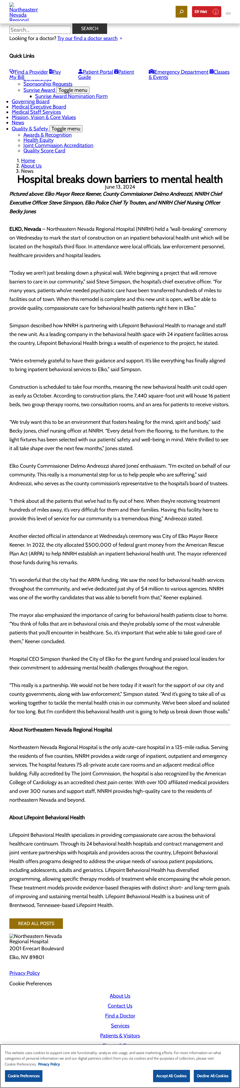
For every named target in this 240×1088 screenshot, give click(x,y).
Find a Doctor (120, 1015)
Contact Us (120, 1005)
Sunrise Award (55, 90)
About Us (31, 166)
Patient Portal (98, 72)
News (18, 122)
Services (120, 1025)
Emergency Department (181, 72)
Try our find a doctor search (87, 38)
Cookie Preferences (24, 1075)
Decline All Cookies (212, 1075)
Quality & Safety (46, 128)
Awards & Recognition (47, 135)
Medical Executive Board (39, 107)
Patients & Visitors (120, 1035)
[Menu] (228, 13)
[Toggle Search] (181, 12)
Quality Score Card (44, 150)
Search (89, 28)
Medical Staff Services (36, 112)
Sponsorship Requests (47, 84)
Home (28, 160)
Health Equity (38, 140)
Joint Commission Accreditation (58, 145)
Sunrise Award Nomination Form (71, 96)
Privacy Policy (24, 973)
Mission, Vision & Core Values (44, 117)
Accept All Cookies (171, 1075)
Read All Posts (36, 923)
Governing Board (30, 101)
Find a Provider (31, 72)
